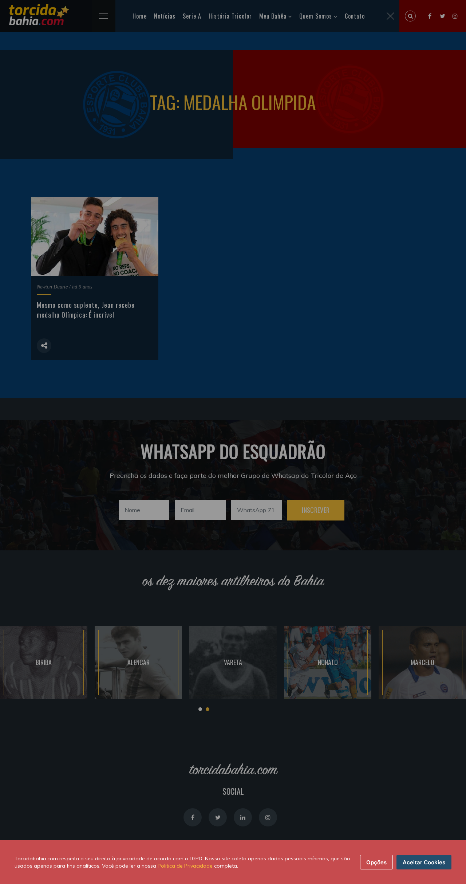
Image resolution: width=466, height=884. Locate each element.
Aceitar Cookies (424, 862)
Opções (376, 862)
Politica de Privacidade (185, 866)
